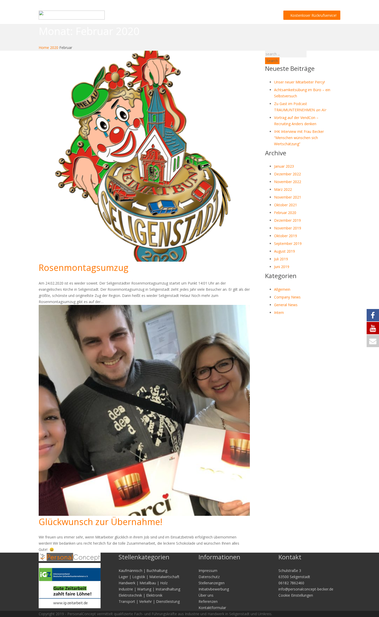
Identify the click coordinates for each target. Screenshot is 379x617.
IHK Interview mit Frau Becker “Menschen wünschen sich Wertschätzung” (299, 137)
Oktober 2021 (285, 204)
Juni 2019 (281, 266)
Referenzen (208, 601)
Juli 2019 (281, 258)
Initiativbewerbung (214, 589)
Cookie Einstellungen (295, 595)
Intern (279, 312)
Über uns (206, 595)
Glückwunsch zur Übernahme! (100, 522)
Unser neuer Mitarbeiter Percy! (299, 82)
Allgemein (282, 289)
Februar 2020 (285, 212)
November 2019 (287, 228)
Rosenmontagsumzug (83, 267)
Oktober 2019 (285, 235)
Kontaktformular (212, 607)
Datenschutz (209, 576)
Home (44, 47)
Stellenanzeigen (212, 582)
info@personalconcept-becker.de (305, 589)
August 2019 (284, 251)
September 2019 (288, 243)
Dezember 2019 (287, 220)
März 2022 (283, 189)
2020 (54, 47)
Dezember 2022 (287, 174)
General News (286, 304)
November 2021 (287, 197)
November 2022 (287, 181)
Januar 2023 (284, 166)
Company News (287, 297)
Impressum (208, 570)
